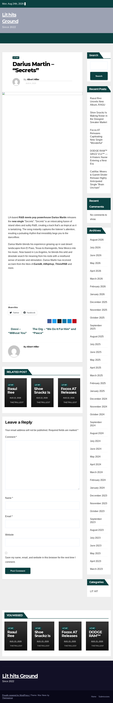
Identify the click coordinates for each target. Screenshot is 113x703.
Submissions (104, 697)
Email (9, 516)
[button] (101, 38)
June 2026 (95, 255)
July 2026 (95, 247)
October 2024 (97, 414)
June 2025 (95, 352)
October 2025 (97, 317)
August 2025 (97, 336)
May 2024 (95, 456)
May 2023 (95, 553)
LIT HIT (15, 57)
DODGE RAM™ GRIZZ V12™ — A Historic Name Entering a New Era (99, 157)
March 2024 (96, 472)
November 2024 (98, 406)
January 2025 (97, 391)
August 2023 (97, 530)
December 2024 (98, 399)
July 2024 (95, 441)
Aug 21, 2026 (97, 641)
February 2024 (98, 480)
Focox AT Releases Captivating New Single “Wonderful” (96, 136)
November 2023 (98, 503)
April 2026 (95, 271)
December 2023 (98, 495)
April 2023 (95, 561)
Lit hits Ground (20, 676)
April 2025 (95, 367)
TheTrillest (17, 402)
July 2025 (95, 344)
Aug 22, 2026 (16, 641)
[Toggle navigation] (108, 38)
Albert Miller (33, 79)
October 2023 (97, 511)
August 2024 (97, 433)
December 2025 (98, 302)
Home (93, 697)
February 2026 (98, 286)
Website (9, 534)
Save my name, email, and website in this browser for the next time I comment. (40, 559)
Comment (11, 437)
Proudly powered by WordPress (16, 695)
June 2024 (95, 449)
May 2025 (95, 360)
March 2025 (96, 375)
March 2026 (96, 278)
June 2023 (95, 545)
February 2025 (98, 383)
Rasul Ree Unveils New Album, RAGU (97, 101)
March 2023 (96, 569)
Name (9, 498)
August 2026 (97, 239)
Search (93, 55)
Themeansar (7, 698)
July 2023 (95, 538)
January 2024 (97, 488)
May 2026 (95, 263)
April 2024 (95, 464)
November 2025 (98, 310)
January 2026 (97, 294)
